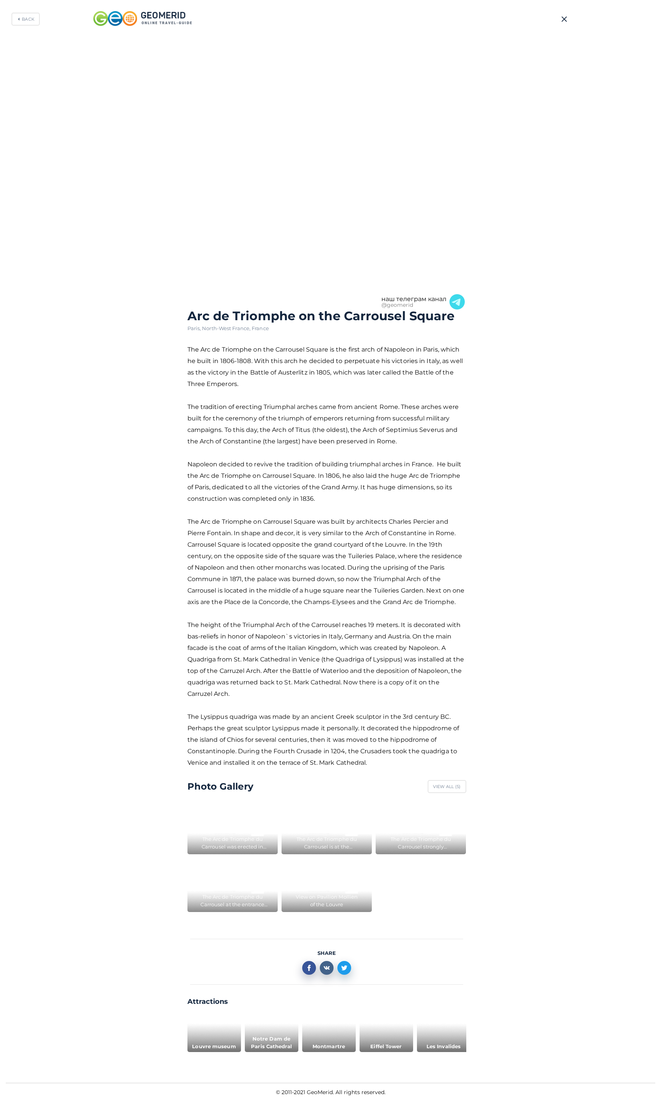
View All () (447, 786)
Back (28, 19)
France (260, 328)
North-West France (227, 328)
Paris (194, 328)
